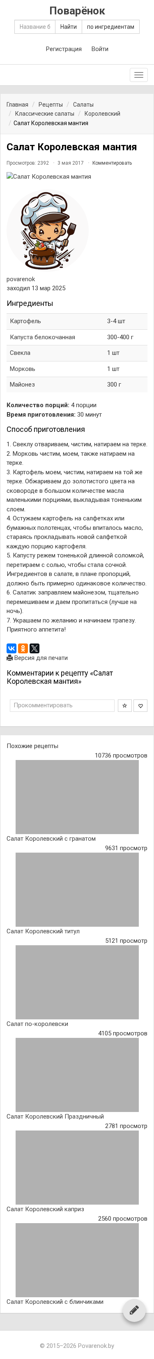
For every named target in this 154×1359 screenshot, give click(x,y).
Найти (68, 26)
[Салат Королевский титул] (77, 890)
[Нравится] (140, 705)
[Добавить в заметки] (125, 705)
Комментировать (112, 163)
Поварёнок (77, 11)
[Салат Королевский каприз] (77, 1168)
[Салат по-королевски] (77, 982)
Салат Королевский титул (43, 931)
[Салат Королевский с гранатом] (77, 797)
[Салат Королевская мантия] (77, 177)
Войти (100, 49)
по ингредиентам (110, 26)
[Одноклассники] (23, 648)
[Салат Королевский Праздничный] (77, 1075)
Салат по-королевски (37, 1024)
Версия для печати (40, 658)
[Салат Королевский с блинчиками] (77, 1260)
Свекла (20, 353)
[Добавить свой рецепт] (134, 1310)
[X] (34, 648)
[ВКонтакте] (11, 648)
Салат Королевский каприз (45, 1209)
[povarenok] (48, 230)
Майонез (22, 384)
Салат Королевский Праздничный (55, 1116)
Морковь (22, 369)
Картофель (25, 321)
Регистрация (64, 49)
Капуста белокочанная (42, 337)
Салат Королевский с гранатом (51, 838)
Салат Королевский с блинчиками (55, 1301)
